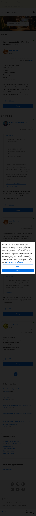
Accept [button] (18, 270)
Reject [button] (18, 266)
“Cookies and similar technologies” (15, 262)
